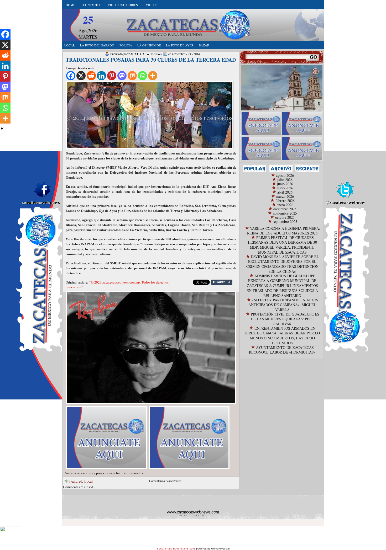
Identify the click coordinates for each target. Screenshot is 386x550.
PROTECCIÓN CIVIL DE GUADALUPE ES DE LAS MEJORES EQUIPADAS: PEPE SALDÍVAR (285, 319)
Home (70, 5)
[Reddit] (91, 75)
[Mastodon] (122, 75)
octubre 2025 (285, 217)
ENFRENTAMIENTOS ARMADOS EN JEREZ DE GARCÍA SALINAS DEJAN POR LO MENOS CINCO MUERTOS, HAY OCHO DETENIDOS (282, 335)
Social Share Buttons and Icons (176, 548)
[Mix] (132, 75)
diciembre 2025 (284, 208)
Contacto (91, 5)
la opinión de (149, 45)
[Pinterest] (111, 75)
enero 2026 (285, 204)
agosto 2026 (285, 175)
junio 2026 (285, 183)
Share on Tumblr (221, 282)
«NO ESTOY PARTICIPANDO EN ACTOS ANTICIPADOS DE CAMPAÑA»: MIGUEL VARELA (283, 304)
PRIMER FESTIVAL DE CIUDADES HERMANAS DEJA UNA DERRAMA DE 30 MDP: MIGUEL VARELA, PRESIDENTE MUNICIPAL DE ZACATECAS (282, 245)
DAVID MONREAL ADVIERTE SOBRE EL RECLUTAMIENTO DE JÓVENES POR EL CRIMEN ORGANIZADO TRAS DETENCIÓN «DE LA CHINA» (282, 264)
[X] (81, 75)
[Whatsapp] (142, 75)
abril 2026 (285, 192)
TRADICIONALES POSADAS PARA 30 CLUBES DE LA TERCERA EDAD (151, 59)
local (69, 45)
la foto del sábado (97, 45)
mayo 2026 (285, 187)
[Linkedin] (101, 75)
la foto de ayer (180, 45)
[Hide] (2, 128)
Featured (75, 481)
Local (88, 481)
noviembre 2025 (285, 213)
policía (125, 45)
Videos (152, 5)
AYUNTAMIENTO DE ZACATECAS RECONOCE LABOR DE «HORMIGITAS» (282, 350)
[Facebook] (70, 75)
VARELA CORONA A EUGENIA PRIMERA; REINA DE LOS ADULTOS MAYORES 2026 (283, 231)
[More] (152, 75)
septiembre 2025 (285, 221)
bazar (204, 45)
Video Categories (123, 5)
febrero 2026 (285, 200)
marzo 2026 (285, 196)
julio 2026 (285, 179)
